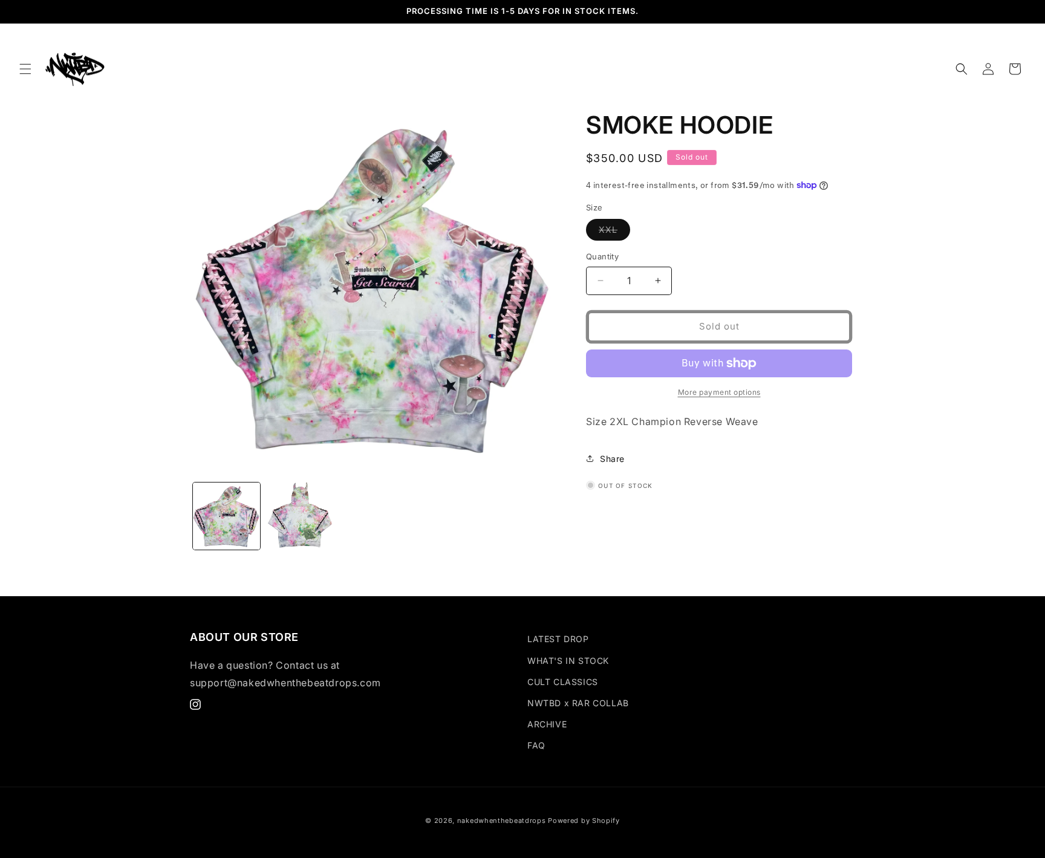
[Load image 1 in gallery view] (226, 516)
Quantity (602, 256)
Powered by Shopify (584, 820)
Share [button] (612, 458)
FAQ (536, 745)
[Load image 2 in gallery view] (299, 516)
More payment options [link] (719, 392)
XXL (614, 232)
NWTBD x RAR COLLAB (578, 703)
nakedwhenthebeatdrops (501, 820)
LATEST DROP (558, 639)
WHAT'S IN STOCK (568, 660)
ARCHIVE (547, 724)
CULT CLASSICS (562, 682)
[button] (25, 69)
